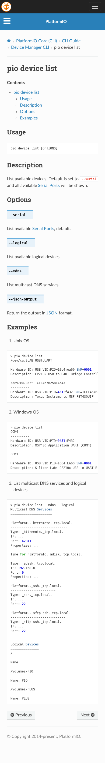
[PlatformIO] (6, 6)
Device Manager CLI (30, 47)
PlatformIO (56, 22)
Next (85, 715)
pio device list (26, 92)
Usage (26, 99)
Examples (29, 118)
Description (31, 105)
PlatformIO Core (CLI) (36, 41)
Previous (23, 715)
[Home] (9, 41)
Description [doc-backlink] (25, 165)
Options (27, 112)
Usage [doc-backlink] (16, 132)
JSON (52, 313)
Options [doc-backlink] (19, 199)
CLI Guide (71, 41)
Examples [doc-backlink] (22, 327)
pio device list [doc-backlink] (32, 68)
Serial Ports (49, 185)
